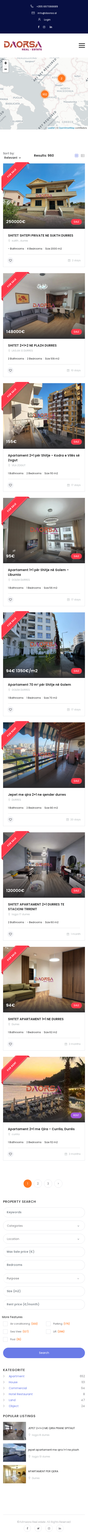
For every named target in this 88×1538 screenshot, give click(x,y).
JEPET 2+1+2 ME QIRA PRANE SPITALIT (51, 1428)
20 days (75, 819)
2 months (74, 1044)
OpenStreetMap (66, 127)
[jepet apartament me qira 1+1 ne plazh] (14, 1452)
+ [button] (5, 63)
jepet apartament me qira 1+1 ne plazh (53, 1450)
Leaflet (51, 127)
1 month (75, 934)
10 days (75, 370)
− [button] (5, 69)
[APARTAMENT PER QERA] (14, 1474)
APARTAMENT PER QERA (43, 1471)
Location (13, 1239)
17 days (76, 485)
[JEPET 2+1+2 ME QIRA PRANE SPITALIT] (14, 1431)
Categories (15, 1226)
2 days (76, 260)
